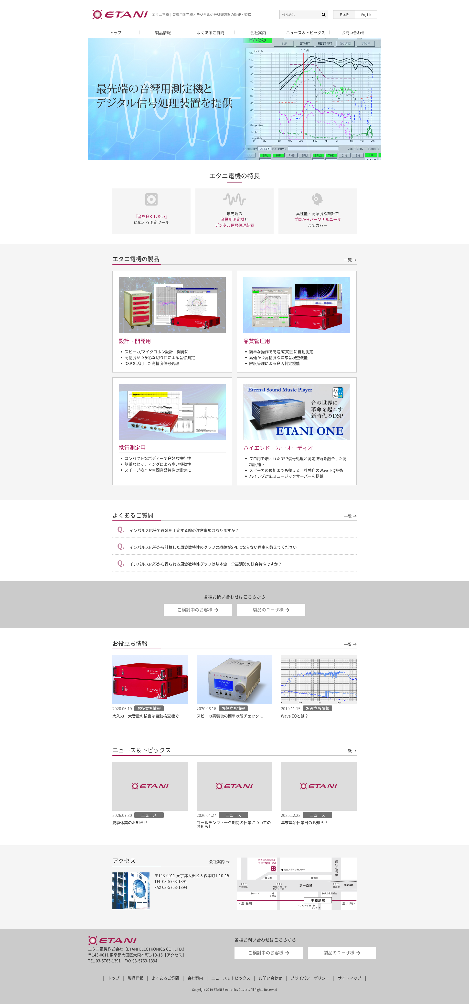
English (366, 14)
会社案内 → (219, 861)
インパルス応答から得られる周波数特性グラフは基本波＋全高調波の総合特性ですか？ (205, 564)
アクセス (174, 955)
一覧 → (350, 260)
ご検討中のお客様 (195, 609)
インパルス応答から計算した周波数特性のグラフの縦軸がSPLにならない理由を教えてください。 (214, 547)
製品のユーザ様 (268, 609)
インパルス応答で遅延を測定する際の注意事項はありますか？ (183, 530)
